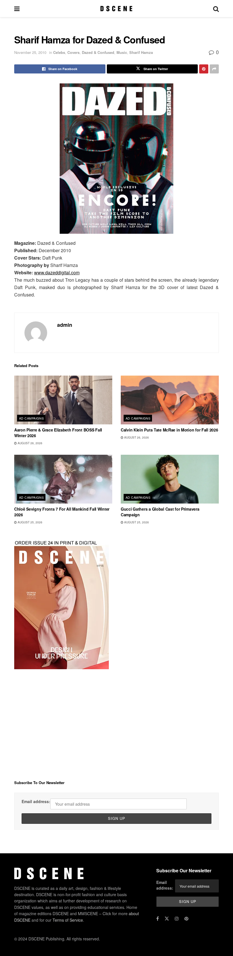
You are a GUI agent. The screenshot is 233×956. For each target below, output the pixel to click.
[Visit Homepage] (116, 8)
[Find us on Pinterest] (186, 918)
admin (64, 325)
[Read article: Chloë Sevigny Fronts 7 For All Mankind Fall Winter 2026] (63, 479)
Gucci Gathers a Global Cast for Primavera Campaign (160, 511)
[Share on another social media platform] (214, 68)
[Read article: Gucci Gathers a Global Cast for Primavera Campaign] (170, 479)
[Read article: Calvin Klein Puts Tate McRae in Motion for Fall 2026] (170, 400)
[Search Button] (216, 8)
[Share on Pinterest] (203, 68)
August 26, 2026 (29, 443)
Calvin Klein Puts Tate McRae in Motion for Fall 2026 (169, 430)
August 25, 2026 (29, 522)
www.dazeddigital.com (57, 272)
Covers (73, 52)
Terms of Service (68, 920)
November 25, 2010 (30, 52)
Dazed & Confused (98, 52)
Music (121, 52)
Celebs (59, 52)
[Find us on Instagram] (177, 918)
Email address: (36, 801)
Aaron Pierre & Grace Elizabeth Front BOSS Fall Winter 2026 (58, 432)
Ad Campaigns (31, 418)
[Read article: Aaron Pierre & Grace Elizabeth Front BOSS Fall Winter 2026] (63, 400)
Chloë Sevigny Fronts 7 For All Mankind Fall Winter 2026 (61, 511)
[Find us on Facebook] (157, 918)
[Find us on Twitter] (167, 918)
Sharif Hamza (141, 52)
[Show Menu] (17, 8)
